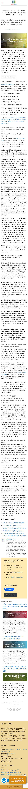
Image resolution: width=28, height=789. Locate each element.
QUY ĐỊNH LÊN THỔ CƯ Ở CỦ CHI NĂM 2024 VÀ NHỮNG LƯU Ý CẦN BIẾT (14, 669)
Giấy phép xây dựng (7, 84)
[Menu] (2, 3)
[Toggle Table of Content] (13, 77)
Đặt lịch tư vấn (10, 595)
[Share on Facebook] (8, 709)
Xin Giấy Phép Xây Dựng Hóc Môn (13, 522)
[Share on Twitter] (11, 709)
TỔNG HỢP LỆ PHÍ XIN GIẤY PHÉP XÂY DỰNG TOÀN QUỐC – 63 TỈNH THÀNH (15, 607)
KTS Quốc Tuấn (18, 29)
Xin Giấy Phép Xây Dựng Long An (13, 531)
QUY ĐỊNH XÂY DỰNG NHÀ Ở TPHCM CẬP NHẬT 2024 (13, 638)
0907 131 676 (16, 572)
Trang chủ (5, 10)
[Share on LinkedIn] (19, 709)
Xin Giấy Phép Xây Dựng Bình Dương (14, 528)
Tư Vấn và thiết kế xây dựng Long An (11, 772)
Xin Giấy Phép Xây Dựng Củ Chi (12, 525)
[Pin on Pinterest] (17, 709)
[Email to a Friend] (14, 709)
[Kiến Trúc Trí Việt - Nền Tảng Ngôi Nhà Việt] (14, 2)
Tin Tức (13, 10)
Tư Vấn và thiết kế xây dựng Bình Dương (12, 774)
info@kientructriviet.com (11, 755)
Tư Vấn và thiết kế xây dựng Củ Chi (10, 770)
